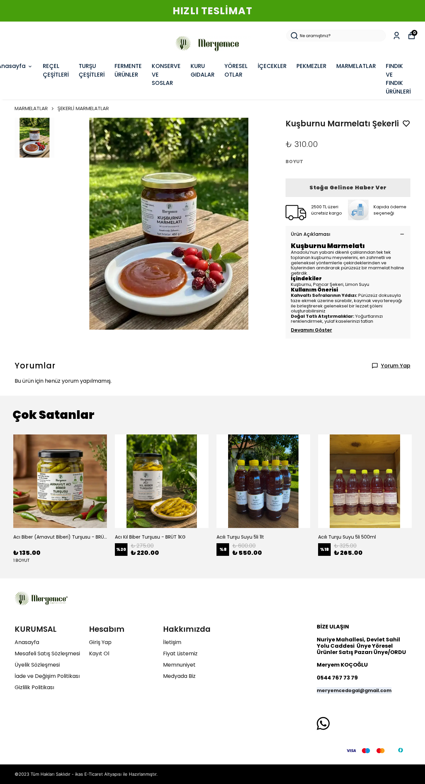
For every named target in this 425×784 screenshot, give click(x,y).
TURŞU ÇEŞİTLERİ (92, 70)
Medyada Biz (179, 676)
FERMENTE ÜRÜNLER (128, 70)
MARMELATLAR (356, 66)
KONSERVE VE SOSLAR (166, 74)
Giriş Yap (100, 642)
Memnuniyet (179, 665)
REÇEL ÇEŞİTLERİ (56, 70)
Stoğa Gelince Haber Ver (347, 187)
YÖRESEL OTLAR (236, 70)
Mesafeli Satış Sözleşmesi (47, 653)
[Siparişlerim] (396, 36)
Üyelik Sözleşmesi (37, 665)
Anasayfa (27, 642)
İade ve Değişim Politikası (47, 676)
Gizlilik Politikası (34, 687)
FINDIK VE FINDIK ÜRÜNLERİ (398, 79)
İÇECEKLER (272, 66)
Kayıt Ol (99, 653)
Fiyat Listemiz (180, 653)
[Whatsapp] (323, 723)
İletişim (172, 642)
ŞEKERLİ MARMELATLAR (83, 108)
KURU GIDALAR (202, 70)
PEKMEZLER (311, 66)
